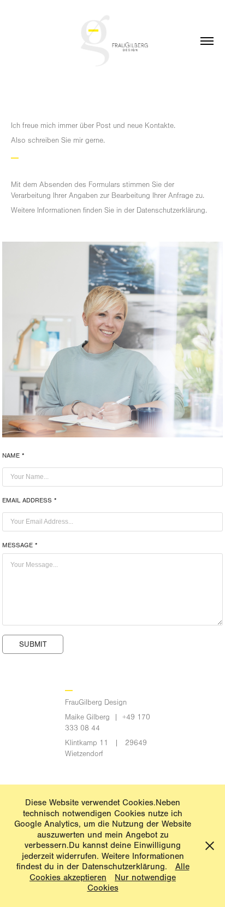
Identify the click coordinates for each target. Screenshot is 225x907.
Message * (20, 545)
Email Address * (29, 500)
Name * (13, 455)
